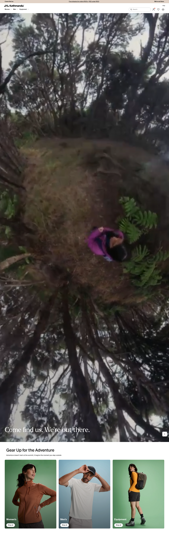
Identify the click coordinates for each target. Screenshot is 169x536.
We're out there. (159, 1)
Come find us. (9, 1)
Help (163, 5)
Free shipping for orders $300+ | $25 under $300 (84, 1)
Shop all (10, 525)
